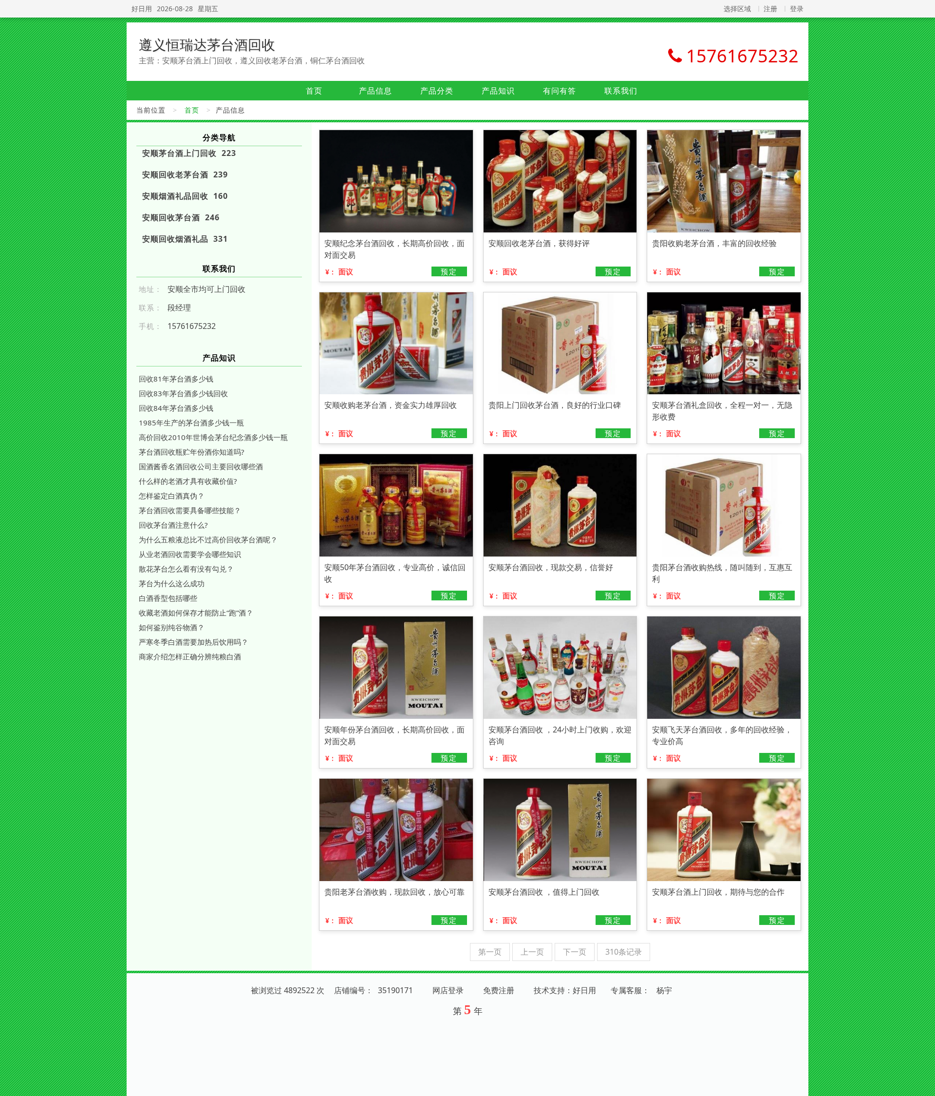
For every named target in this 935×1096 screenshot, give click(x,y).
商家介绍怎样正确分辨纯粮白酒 (190, 656)
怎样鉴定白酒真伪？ (172, 495)
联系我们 (620, 90)
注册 (770, 8)
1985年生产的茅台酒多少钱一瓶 (191, 422)
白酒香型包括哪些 (168, 598)
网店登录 (448, 990)
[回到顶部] (922, 1083)
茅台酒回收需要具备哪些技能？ (190, 510)
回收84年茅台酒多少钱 (176, 408)
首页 (314, 90)
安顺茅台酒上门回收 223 (189, 153)
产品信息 (375, 90)
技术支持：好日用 (565, 990)
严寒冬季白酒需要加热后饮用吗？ (193, 642)
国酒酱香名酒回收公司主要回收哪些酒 (201, 466)
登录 (797, 8)
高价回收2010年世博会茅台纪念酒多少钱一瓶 (213, 437)
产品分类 (436, 90)
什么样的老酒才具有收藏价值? (188, 481)
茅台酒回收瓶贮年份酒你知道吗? (191, 452)
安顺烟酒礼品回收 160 (185, 196)
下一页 (574, 951)
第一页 (490, 951)
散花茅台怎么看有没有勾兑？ (186, 569)
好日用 (141, 8)
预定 (449, 271)
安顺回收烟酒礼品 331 (185, 238)
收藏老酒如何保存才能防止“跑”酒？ (196, 612)
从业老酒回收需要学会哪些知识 (190, 554)
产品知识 (498, 90)
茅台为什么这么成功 (172, 583)
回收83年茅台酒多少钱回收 (183, 393)
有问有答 (559, 90)
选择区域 (737, 8)
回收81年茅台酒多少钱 (176, 379)
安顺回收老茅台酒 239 (185, 174)
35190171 (395, 990)
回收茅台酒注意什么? (173, 525)
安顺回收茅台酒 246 (181, 217)
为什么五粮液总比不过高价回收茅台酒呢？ (208, 539)
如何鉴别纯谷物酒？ (172, 627)
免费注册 (498, 990)
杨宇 (664, 990)
